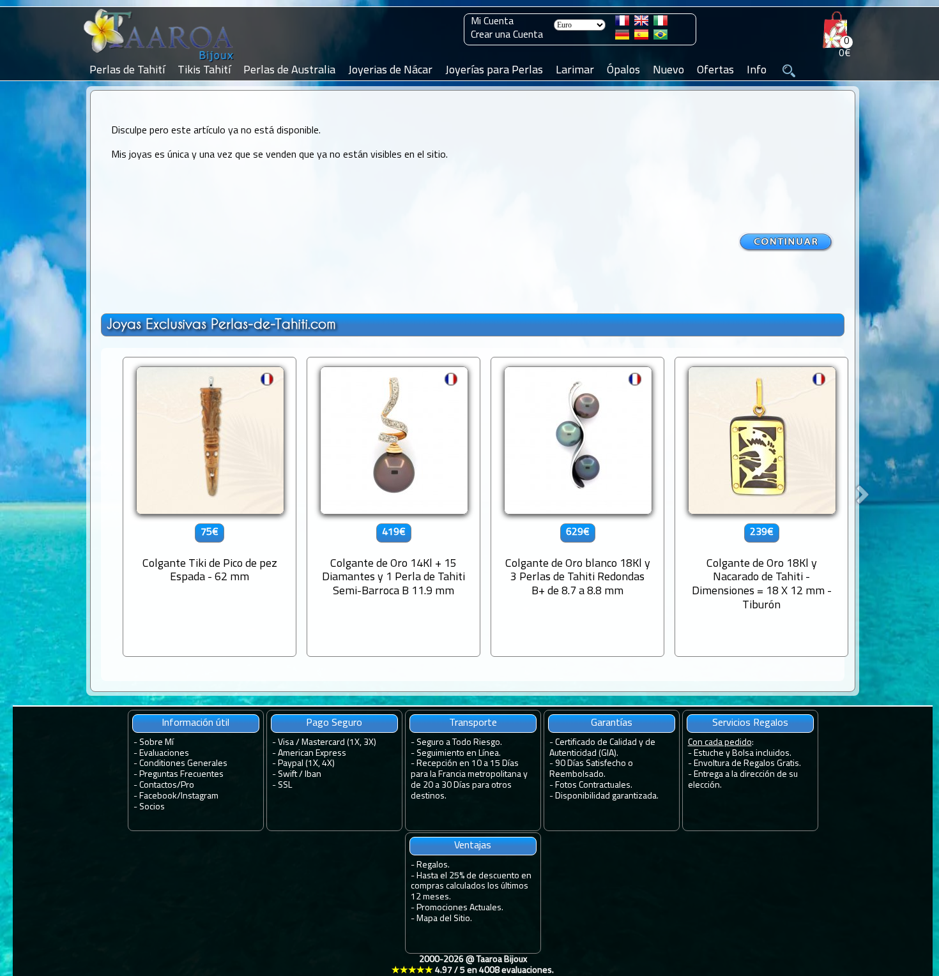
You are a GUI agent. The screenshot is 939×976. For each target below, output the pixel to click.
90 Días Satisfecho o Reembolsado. (591, 769)
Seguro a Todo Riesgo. (459, 742)
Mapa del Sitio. (444, 919)
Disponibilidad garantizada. (607, 796)
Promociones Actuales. (459, 908)
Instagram (199, 796)
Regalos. (433, 865)
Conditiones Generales (183, 764)
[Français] (622, 23)
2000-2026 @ (473, 965)
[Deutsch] (622, 37)
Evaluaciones (164, 753)
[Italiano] (660, 23)
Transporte (473, 723)
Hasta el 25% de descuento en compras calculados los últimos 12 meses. (471, 887)
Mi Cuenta (492, 22)
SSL (285, 785)
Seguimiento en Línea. (458, 753)
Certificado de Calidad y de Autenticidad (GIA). (602, 748)
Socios (152, 807)
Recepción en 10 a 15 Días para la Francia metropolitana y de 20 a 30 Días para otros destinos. (469, 779)
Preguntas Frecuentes (181, 774)
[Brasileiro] (660, 37)
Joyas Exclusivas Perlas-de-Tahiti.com (221, 324)
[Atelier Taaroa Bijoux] (159, 62)
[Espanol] (641, 37)
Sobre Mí (156, 742)
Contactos (158, 785)
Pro (187, 785)
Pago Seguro (334, 723)
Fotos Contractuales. (593, 785)
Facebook (158, 796)
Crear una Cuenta (507, 35)
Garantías (611, 723)
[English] (641, 23)
